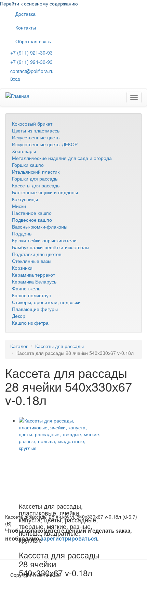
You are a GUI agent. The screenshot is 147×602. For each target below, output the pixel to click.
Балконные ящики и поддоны (45, 192)
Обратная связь (33, 41)
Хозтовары (24, 151)
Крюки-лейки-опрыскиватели (44, 240)
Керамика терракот (33, 274)
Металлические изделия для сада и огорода (62, 157)
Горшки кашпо (28, 164)
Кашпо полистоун (31, 295)
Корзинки (22, 267)
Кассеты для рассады (36, 185)
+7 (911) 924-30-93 (31, 61)
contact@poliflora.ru (32, 71)
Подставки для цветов (36, 254)
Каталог (19, 346)
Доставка (25, 13)
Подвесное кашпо (32, 219)
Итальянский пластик (35, 171)
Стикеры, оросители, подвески (46, 302)
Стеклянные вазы (31, 260)
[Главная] (17, 95)
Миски (19, 205)
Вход (15, 79)
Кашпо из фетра (30, 322)
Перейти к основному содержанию (39, 3)
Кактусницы (25, 199)
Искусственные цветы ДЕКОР (45, 144)
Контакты (25, 27)
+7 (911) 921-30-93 (31, 52)
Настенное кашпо (32, 212)
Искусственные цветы (36, 137)
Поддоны (22, 233)
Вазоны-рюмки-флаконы (39, 226)
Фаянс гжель (26, 288)
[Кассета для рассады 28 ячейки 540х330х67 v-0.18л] (60, 458)
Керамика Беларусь (34, 281)
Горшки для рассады (35, 178)
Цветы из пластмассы (36, 130)
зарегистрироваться (69, 538)
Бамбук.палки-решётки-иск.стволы (50, 247)
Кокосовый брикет (32, 123)
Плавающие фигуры (35, 308)
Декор (18, 315)
